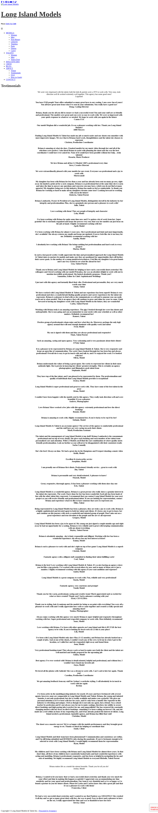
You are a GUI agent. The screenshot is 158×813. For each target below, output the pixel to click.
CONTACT (10, 79)
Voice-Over (15, 59)
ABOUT (9, 68)
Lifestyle (14, 42)
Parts (13, 46)
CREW (9, 64)
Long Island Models (31, 14)
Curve (13, 51)
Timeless (14, 44)
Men (12, 37)
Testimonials (16, 73)
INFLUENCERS (13, 62)
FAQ (13, 75)
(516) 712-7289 (11, 24)
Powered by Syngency (48, 811)
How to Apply (16, 77)
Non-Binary (15, 39)
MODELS (10, 33)
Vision (13, 71)
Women (14, 35)
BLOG (8, 66)
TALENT (10, 53)
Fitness (13, 48)
